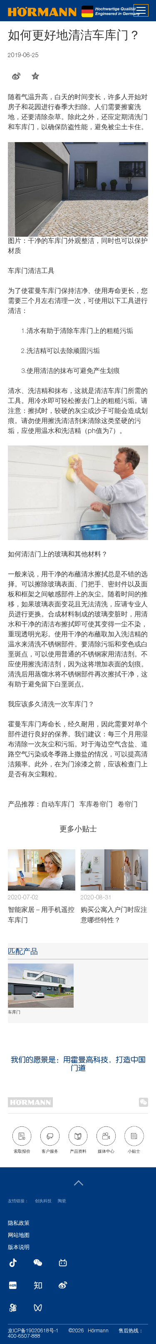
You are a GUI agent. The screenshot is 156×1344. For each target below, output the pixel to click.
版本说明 (19, 1248)
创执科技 (43, 1201)
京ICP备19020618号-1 (33, 1331)
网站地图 (19, 1236)
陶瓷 (62, 1201)
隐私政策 (19, 1223)
